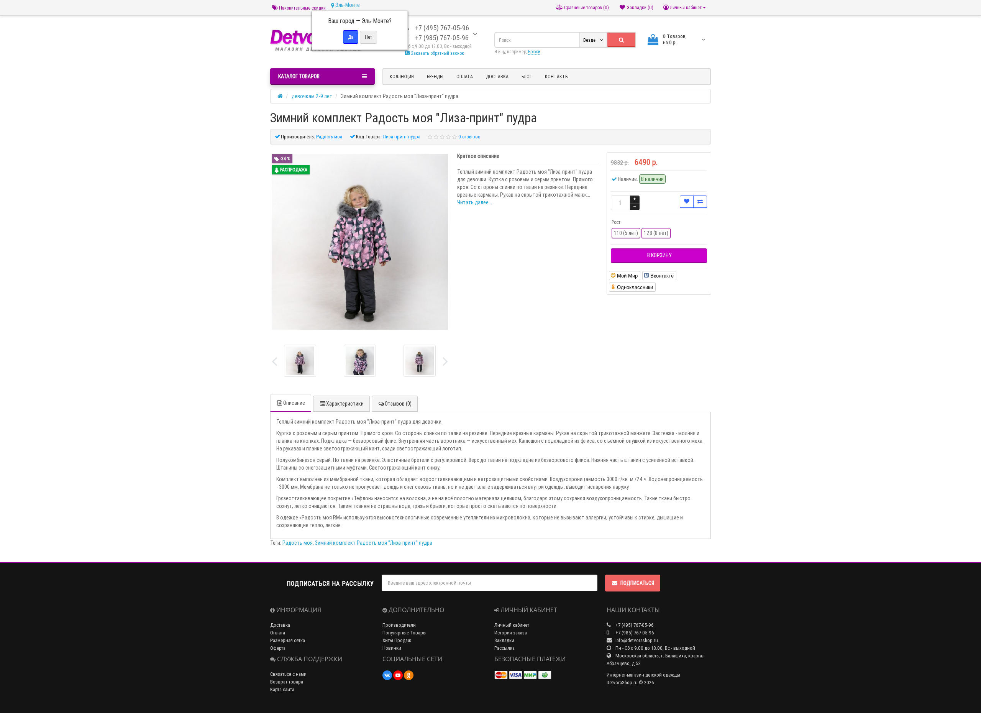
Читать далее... (474, 202)
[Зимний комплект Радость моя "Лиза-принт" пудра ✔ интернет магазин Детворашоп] (300, 361)
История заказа (510, 632)
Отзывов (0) (398, 403)
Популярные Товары (404, 632)
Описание (294, 402)
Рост (616, 222)
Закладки (504, 640)
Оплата (464, 76)
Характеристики (345, 403)
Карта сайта (282, 689)
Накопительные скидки (302, 8)
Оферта (277, 648)
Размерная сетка (287, 640)
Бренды (435, 76)
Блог (527, 76)
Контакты (557, 76)
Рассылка (504, 648)
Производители (399, 625)
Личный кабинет (511, 625)
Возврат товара (286, 681)
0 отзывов (469, 136)
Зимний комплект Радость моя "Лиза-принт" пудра (373, 542)
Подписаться (637, 583)
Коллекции (402, 76)
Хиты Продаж (396, 640)
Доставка (497, 76)
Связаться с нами (288, 674)
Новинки (391, 648)
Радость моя (297, 542)
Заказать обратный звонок (437, 53)
